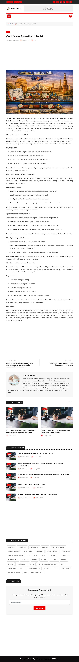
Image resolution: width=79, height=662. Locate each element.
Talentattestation (13, 40)
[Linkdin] (64, 2)
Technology (21, 564)
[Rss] (67, 2)
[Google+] (61, 2)
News (36, 555)
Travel (31, 564)
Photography (13, 560)
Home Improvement (58, 547)
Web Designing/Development (47, 564)
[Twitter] (57, 2)
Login (10, 2)
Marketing (12, 568)
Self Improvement (14, 551)
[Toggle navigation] (9, 16)
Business (11, 547)
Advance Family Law (25, 487)
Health (21, 568)
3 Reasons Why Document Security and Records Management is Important (43, 474)
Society (63, 560)
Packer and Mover (14, 572)
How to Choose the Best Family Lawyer (31, 484)
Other (44, 555)
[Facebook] (54, 2)
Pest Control (63, 555)
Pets (55, 568)
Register (18, 2)
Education (28, 551)
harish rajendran (24, 457)
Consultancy (65, 568)
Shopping (54, 560)
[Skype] (70, 2)
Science (34, 560)
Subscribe (39, 608)
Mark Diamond (24, 469)
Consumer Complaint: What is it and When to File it (35, 453)
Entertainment (52, 551)
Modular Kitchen (36, 572)
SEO (62, 564)
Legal (15, 24)
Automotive (34, 547)
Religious (25, 560)
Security (44, 560)
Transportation (34, 568)
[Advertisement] (39, 56)
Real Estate (22, 547)
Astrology (39, 551)
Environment (66, 551)
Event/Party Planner (15, 555)
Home (10, 24)
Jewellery (47, 568)
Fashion (52, 555)
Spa (25, 572)
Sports (10, 564)
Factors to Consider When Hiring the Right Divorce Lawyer (38, 494)
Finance (45, 547)
